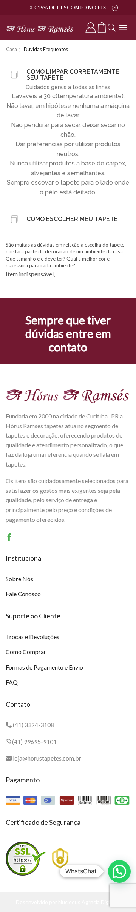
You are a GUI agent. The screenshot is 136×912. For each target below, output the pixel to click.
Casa (11, 49)
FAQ (12, 682)
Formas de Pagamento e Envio (44, 667)
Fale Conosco (23, 593)
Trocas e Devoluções (32, 636)
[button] (119, 871)
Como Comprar (26, 651)
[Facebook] (9, 537)
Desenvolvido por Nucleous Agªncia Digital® (68, 902)
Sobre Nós (19, 578)
